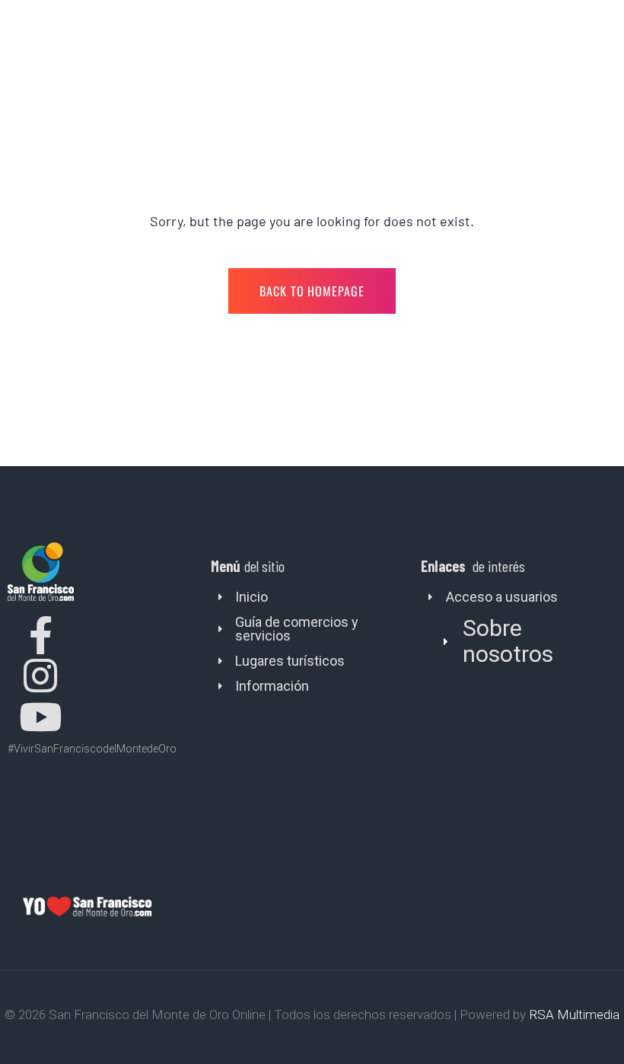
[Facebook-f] (40, 635)
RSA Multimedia (574, 1014)
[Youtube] (40, 717)
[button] (522, 641)
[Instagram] (40, 676)
